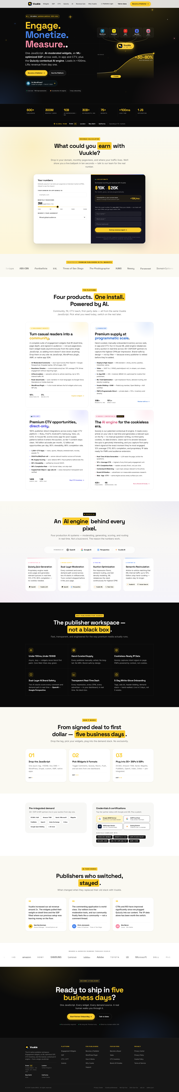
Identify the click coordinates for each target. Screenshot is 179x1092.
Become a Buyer (115, 1051)
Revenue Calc (80, 4)
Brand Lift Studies (116, 1063)
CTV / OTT (65, 1059)
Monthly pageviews (46, 200)
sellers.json (150, 1087)
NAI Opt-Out (123, 1087)
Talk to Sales (122, 4)
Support (88, 1067)
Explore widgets (78, 396)
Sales (112, 1055)
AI (72, 4)
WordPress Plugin (92, 1055)
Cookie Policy (138, 1059)
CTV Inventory (115, 1059)
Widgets (46, 4)
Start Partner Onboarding (81, 1017)
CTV (59, 4)
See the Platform (57, 73)
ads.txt (142, 1087)
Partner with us (143, 401)
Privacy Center (139, 1051)
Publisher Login (108, 4)
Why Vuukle (92, 4)
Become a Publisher (140, 4)
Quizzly (66, 4)
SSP (53, 4)
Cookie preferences (111, 1087)
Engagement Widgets (68, 1051)
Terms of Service (140, 1063)
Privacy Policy (139, 1055)
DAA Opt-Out (134, 1087)
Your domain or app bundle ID (50, 190)
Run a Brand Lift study (141, 483)
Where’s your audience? (48, 213)
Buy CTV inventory (77, 480)
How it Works (90, 1059)
